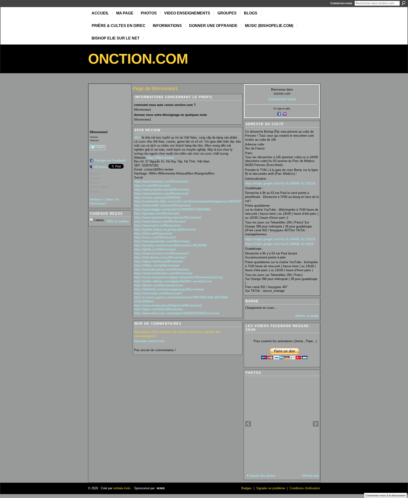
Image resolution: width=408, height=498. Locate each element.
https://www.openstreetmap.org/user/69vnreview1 (167, 217)
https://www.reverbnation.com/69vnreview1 (163, 273)
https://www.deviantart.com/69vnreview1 (161, 269)
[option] (282, 423)
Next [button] (316, 424)
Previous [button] (248, 424)
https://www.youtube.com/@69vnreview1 (162, 189)
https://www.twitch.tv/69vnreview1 (157, 225)
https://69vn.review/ (160, 157)
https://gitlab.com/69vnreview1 (155, 249)
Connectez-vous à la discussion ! (386, 495)
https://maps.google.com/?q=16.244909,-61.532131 (280, 183)
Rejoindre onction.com (149, 341)
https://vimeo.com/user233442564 (157, 197)
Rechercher (403, 3)
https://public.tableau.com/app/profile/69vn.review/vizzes (173, 281)
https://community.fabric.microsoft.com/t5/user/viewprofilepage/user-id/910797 (187, 201)
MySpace (100, 167)
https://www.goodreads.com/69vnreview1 (162, 241)
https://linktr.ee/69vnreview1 (153, 233)
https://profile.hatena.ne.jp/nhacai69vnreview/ (165, 229)
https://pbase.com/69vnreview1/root (158, 285)
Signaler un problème (270, 488)
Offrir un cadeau (118, 221)
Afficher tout (310, 475)
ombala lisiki (121, 488)
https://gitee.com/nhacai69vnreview (158, 309)
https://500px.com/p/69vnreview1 (156, 265)
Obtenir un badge (307, 316)
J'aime (99, 147)
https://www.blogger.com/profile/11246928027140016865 (172, 209)
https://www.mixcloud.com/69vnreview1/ (161, 253)
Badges (246, 488)
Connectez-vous (341, 3)
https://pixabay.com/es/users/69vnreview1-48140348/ (170, 245)
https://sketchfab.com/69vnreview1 (158, 293)
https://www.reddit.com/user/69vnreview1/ (162, 205)
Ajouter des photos (263, 475)
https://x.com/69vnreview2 (152, 185)
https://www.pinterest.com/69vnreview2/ (161, 193)
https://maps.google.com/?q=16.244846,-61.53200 (279, 244)
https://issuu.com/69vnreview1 (155, 237)
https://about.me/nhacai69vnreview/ (158, 261)
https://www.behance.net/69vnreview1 (160, 221)
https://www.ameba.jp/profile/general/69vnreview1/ (168, 305)
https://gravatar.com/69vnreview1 (156, 213)
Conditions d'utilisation (304, 488)
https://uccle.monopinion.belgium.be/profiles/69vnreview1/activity (178, 277)
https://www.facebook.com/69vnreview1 (161, 181)
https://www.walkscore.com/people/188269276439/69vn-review (176, 313)
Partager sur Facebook (110, 160)
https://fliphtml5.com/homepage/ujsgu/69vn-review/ (169, 289)
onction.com (138, 59)
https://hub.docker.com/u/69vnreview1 (160, 257)
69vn (137, 137)
